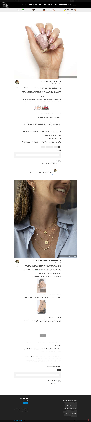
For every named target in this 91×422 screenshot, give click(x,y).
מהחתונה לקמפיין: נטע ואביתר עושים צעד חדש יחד (28, 9)
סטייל (65, 408)
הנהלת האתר (17, 84)
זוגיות (70, 4)
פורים (72, 411)
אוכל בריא (69, 400)
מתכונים (71, 408)
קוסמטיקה (75, 413)
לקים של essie (43, 146)
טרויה (75, 405)
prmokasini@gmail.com (20, 411)
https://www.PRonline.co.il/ (18, 420)
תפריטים (72, 416)
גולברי (65, 402)
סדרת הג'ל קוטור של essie (49, 146)
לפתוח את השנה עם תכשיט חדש (45, 393)
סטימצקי (75, 410)
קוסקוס (72, 413)
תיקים (73, 415)
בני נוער (70, 402)
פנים (69, 411)
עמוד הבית (75, 13)
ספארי (69, 410)
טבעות (70, 403)
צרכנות (56, 4)
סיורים (72, 410)
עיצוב (67, 410)
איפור (63, 400)
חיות (73, 403)
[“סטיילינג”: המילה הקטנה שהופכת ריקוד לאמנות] (44, 10)
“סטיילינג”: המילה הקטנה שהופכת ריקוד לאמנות (39, 9)
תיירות (40, 4)
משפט (26, 4)
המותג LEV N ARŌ (49, 366)
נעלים (68, 408)
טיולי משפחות (67, 403)
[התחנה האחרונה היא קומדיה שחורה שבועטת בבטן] (65, 10)
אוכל (72, 400)
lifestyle (75, 400)
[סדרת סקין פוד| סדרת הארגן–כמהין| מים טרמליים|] (23, 10)
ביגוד (75, 402)
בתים (67, 402)
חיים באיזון (50, 4)
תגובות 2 (17, 88)
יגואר (73, 405)
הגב (56, 165)
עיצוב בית (75, 411)
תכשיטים (65, 415)
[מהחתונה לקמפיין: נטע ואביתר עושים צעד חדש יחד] (34, 10)
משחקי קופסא (74, 408)
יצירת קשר (25, 403)
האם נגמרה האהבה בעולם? (70, 9)
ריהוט (69, 413)
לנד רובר (68, 405)
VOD (22, 4)
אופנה (45, 4)
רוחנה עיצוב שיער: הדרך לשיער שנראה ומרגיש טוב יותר (49, 10)
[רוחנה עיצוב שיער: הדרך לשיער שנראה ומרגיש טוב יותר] (54, 10)
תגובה (17, 268)
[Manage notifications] (89, 420)
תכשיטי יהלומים (55, 366)
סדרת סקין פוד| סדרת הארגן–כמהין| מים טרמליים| (18, 9)
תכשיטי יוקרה (69, 415)
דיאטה (75, 403)
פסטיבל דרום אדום (65, 411)
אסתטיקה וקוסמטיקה (63, 4)
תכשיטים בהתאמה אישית (38, 270)
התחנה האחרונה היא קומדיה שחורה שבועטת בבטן (59, 9)
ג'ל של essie (55, 146)
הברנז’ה (35, 4)
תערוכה (75, 416)
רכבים (66, 413)
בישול (73, 402)
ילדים (70, 405)
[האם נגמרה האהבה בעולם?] (75, 10)
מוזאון (65, 405)
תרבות (30, 4)
